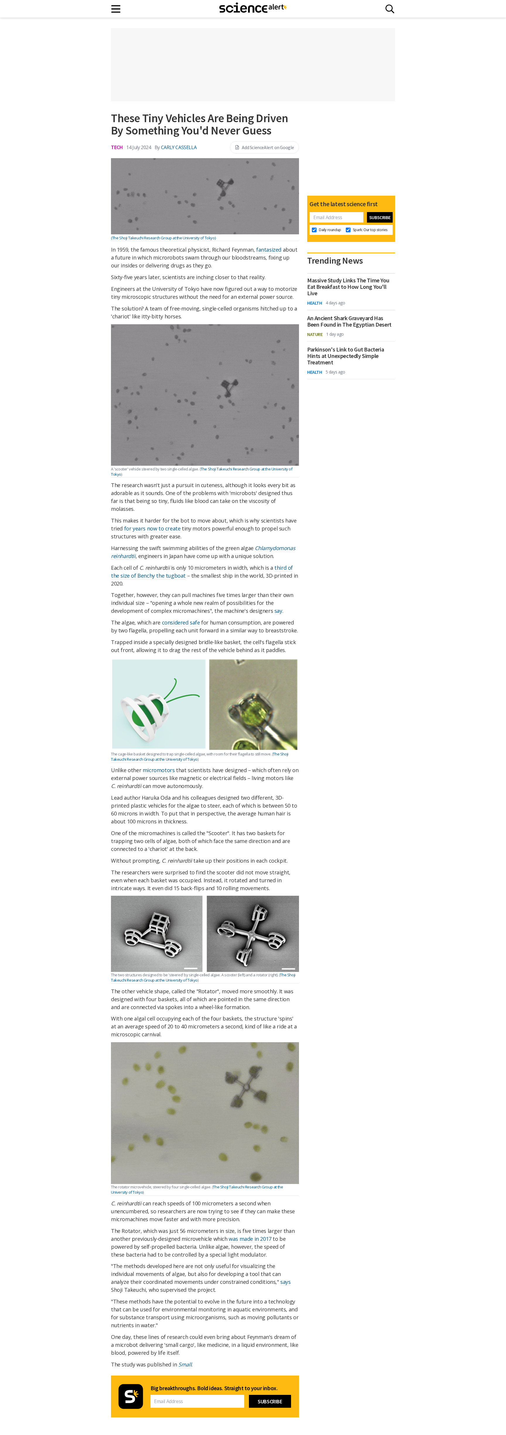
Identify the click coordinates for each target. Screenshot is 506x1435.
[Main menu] (116, 9)
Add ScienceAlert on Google (268, 147)
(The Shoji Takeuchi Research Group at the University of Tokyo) (163, 237)
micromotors (159, 770)
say (278, 610)
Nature (315, 334)
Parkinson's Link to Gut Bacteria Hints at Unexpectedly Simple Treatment (345, 356)
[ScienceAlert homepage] (253, 9)
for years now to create (153, 528)
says (285, 1281)
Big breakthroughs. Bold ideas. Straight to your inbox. (214, 1388)
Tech (117, 147)
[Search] (390, 9)
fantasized (268, 249)
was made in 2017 (250, 1238)
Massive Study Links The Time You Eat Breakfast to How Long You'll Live (348, 286)
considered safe (181, 622)
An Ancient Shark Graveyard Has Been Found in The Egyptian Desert (349, 321)
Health (314, 303)
